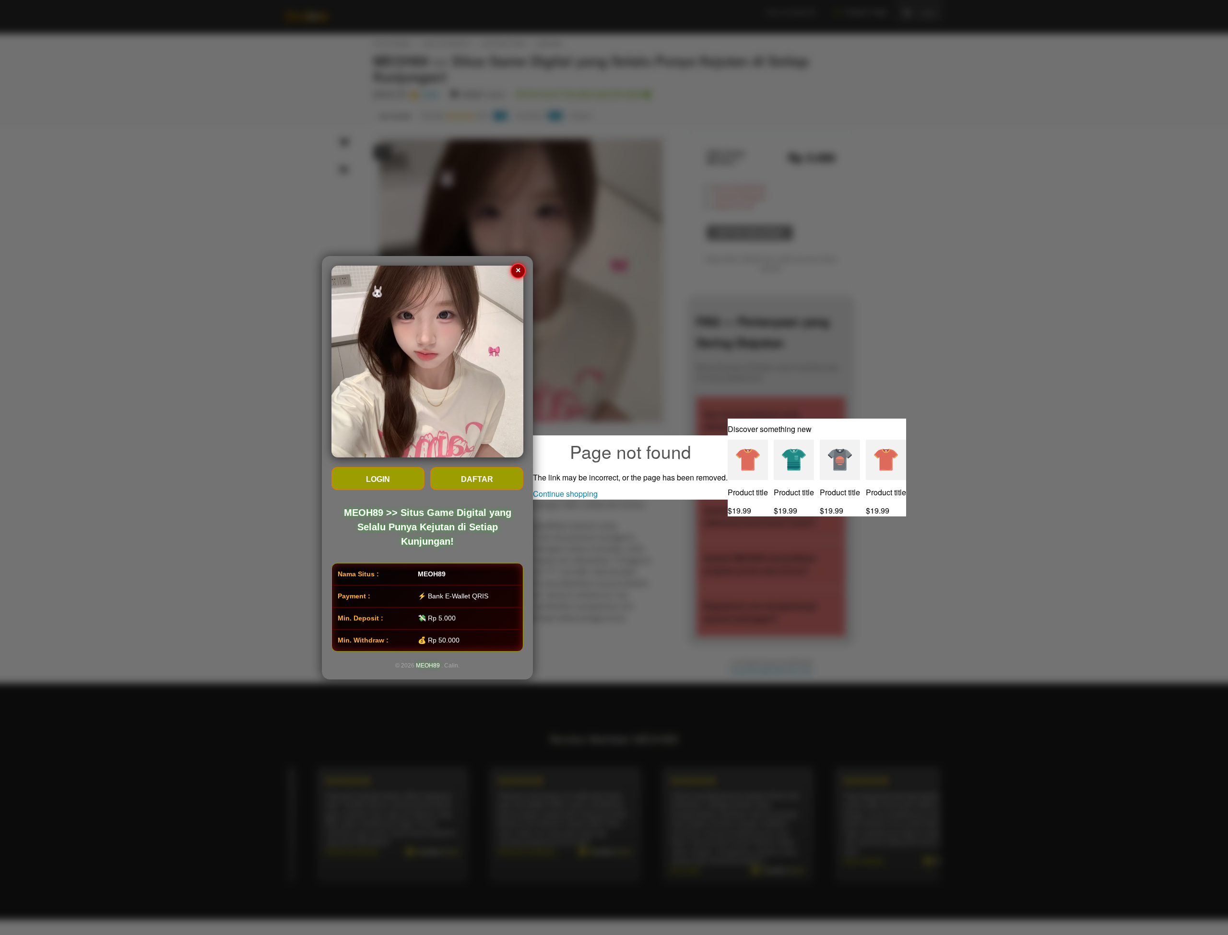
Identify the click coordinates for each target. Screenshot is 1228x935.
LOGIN (378, 479)
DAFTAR (477, 479)
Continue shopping (565, 493)
